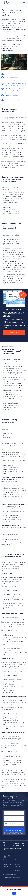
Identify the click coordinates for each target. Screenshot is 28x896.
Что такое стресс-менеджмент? (15, 74)
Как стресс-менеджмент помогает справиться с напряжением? (13, 79)
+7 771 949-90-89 (17, 845)
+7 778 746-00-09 (17, 843)
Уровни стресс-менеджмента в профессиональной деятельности (15, 90)
